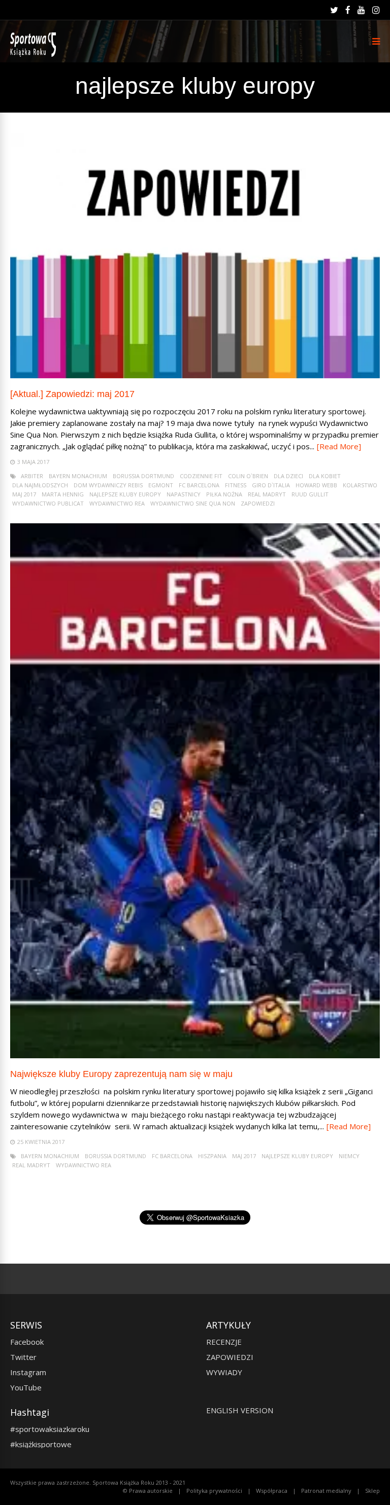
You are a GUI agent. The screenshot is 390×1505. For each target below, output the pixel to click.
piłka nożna (224, 494)
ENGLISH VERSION (239, 1410)
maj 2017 (24, 494)
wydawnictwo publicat (48, 503)
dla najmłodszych (40, 485)
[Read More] (339, 446)
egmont (160, 485)
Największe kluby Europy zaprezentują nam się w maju (121, 1074)
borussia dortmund (143, 476)
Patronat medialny (326, 1490)
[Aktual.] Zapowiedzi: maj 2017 (72, 394)
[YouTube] (361, 10)
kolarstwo (360, 485)
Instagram (28, 1372)
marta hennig (63, 494)
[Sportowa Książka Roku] (34, 54)
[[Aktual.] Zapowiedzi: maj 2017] (195, 375)
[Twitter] (334, 10)
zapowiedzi (258, 503)
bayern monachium (78, 476)
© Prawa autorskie (148, 1490)
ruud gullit (310, 494)
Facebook (27, 1342)
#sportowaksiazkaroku (49, 1429)
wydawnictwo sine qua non (192, 503)
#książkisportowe (41, 1444)
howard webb (316, 485)
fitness (235, 485)
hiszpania (212, 1156)
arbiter (32, 476)
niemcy (349, 1156)
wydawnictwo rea (117, 503)
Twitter (23, 1357)
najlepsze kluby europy (125, 494)
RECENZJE (224, 1342)
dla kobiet (325, 476)
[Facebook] (347, 10)
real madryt (267, 494)
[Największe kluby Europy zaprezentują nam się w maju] (195, 1055)
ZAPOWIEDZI (229, 1357)
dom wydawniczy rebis (108, 485)
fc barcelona (199, 485)
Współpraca (271, 1490)
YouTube (26, 1387)
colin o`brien (248, 476)
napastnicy (184, 494)
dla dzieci (288, 476)
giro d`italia (271, 485)
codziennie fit (201, 476)
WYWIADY (224, 1372)
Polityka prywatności (214, 1490)
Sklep (372, 1490)
